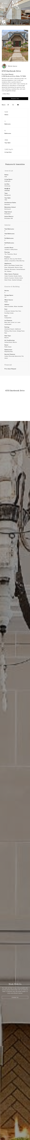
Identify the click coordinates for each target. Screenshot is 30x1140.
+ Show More (6, 93)
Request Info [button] (15, 98)
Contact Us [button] (15, 997)
